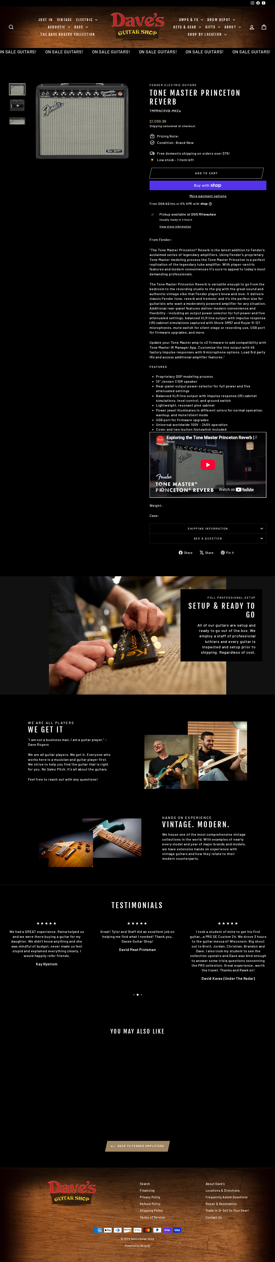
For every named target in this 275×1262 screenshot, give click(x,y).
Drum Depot (219, 20)
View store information (175, 226)
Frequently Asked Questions (227, 1197)
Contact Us (214, 1217)
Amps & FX (189, 20)
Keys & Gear (185, 27)
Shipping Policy (151, 1210)
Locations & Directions (223, 1190)
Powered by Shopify (137, 1245)
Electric (85, 20)
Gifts (211, 27)
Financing (147, 1190)
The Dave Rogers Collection (67, 34)
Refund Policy (150, 1204)
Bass (79, 27)
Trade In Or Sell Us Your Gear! (227, 1210)
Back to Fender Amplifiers (140, 1145)
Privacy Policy (150, 1197)
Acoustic (57, 27)
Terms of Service (152, 1217)
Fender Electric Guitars (173, 85)
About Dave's (215, 1184)
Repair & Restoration (221, 1204)
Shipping (156, 126)
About (231, 27)
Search (145, 1184)
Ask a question (208, 538)
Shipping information (208, 528)
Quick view (39, 1087)
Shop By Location (205, 34)
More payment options (208, 196)
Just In (45, 20)
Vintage (64, 20)
